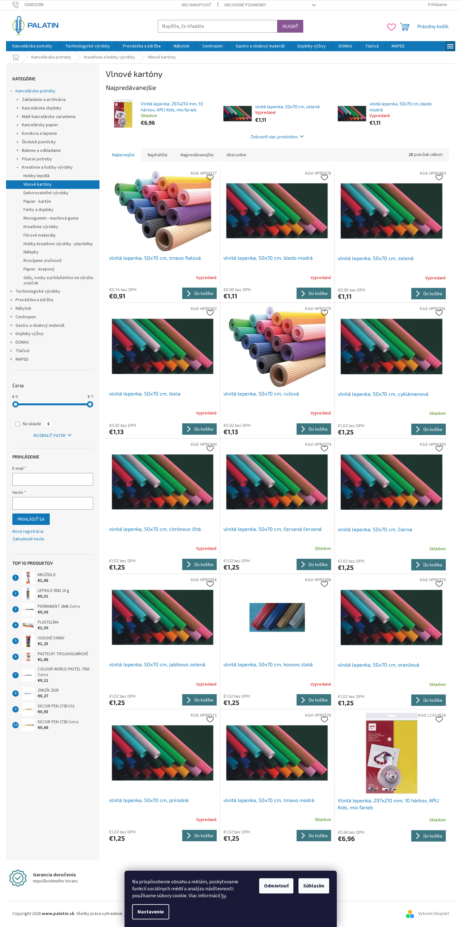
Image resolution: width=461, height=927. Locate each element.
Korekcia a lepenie (39, 133)
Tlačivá (22, 351)
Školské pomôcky (39, 142)
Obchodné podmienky (245, 5)
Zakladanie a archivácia (44, 99)
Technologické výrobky (38, 291)
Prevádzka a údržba (34, 300)
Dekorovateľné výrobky (45, 193)
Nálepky (31, 252)
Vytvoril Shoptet (433, 914)
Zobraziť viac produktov (274, 136)
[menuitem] (32, 46)
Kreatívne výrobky (40, 227)
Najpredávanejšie (197, 155)
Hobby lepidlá (36, 176)
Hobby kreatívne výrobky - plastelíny (58, 244)
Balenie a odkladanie (41, 150)
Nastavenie (151, 911)
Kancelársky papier (40, 125)
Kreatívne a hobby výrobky (47, 167)
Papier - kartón (37, 201)
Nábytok (23, 308)
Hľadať (290, 26)
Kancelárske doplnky (41, 108)
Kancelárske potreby (35, 91)
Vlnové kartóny (37, 184)
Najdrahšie (158, 155)
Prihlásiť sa (31, 519)
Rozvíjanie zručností (42, 261)
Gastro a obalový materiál (40, 325)
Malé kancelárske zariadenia (48, 117)
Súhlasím (313, 885)
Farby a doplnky (38, 210)
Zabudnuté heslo (28, 539)
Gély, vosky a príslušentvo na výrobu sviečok (58, 280)
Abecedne (236, 155)
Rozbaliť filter (50, 435)
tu (223, 895)
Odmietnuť (276, 885)
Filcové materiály (39, 235)
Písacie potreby (37, 159)
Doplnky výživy (30, 334)
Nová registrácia (27, 532)
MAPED (22, 359)
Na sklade (36, 424)
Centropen (26, 317)
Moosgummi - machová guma (50, 218)
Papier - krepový (38, 269)
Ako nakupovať (196, 5)
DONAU (22, 342)
